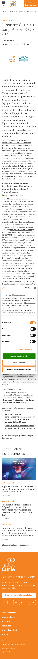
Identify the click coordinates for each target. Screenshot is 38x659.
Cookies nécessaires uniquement (19, 369)
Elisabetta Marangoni (22, 168)
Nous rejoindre (8, 617)
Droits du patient (9, 630)
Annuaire (6, 621)
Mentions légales (7, 641)
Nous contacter (9, 613)
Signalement (6, 652)
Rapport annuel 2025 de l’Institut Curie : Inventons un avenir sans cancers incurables (19, 489)
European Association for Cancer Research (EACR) (16, 142)
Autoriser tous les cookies (19, 356)
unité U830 (7, 235)
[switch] (33, 329)
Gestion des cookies (8, 648)
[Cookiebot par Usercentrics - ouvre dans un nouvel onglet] (23, 288)
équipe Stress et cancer (21, 230)
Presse (5, 634)
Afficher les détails (25, 350)
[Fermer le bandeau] (35, 288)
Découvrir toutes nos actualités (15, 545)
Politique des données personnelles (13, 644)
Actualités (6, 626)
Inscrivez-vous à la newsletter (19, 595)
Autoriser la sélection (19, 363)
